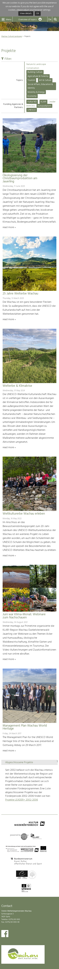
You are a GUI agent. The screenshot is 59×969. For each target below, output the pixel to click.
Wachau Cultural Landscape (11, 36)
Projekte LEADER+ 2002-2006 (21, 800)
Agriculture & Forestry (38, 76)
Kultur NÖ (32, 102)
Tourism (31, 80)
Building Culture (35, 72)
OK (37, 14)
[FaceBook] (4, 934)
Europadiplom (44, 106)
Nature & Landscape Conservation (36, 66)
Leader (52, 102)
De (49, 19)
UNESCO (32, 110)
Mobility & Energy (36, 92)
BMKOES (30, 106)
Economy (32, 96)
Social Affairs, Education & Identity (40, 86)
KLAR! (43, 102)
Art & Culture (45, 80)
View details (26, 14)
